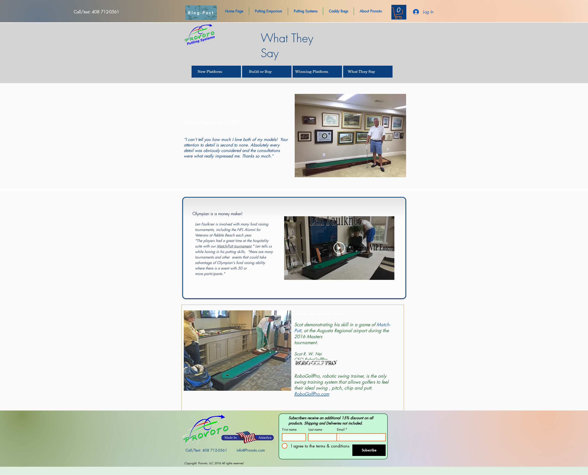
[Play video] (339, 248)
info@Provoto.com (251, 450)
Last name (315, 429)
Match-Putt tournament (234, 246)
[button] (234, 11)
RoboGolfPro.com (311, 394)
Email (341, 429)
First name (289, 429)
